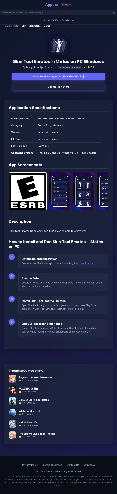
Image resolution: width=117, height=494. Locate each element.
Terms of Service (52, 465)
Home (46, 20)
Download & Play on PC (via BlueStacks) (58, 76)
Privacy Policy (30, 465)
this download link (84, 263)
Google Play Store (58, 86)
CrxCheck (89, 465)
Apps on (58, 4)
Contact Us (73, 465)
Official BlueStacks (63, 20)
